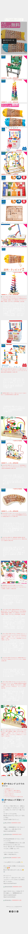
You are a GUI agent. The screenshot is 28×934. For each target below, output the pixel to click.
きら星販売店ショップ (9, 788)
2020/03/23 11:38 (16, 900)
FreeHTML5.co (16, 907)
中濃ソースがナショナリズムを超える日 (12, 792)
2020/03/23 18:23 (16, 834)
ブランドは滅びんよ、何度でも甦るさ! (12, 790)
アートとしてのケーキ (9, 793)
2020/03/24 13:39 (16, 822)
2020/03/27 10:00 (15, 857)
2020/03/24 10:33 (17, 886)
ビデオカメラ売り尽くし (9, 795)
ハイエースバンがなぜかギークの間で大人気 (13, 796)
